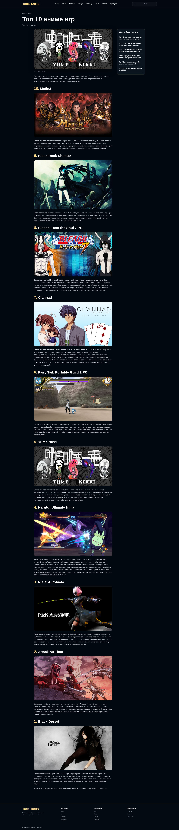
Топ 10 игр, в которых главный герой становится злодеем (130, 38)
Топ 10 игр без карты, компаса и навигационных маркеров (130, 50)
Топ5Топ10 (30, 3)
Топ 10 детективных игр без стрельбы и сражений (129, 63)
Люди (80, 4)
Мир (97, 4)
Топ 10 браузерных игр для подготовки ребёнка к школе (130, 57)
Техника (72, 4)
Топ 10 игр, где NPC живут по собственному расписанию (130, 44)
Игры (64, 4)
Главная (24, 13)
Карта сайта (130, 814)
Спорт (104, 4)
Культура (113, 4)
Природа (89, 4)
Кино (57, 4)
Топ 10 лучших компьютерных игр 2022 (130, 69)
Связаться (130, 816)
